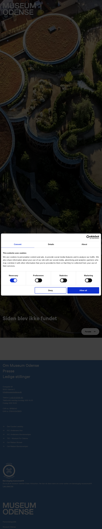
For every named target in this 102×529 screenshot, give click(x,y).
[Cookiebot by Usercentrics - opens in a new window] (88, 237)
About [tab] (84, 244)
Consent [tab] (17, 244)
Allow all (83, 290)
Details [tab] (51, 244)
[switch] (38, 280)
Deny (50, 290)
